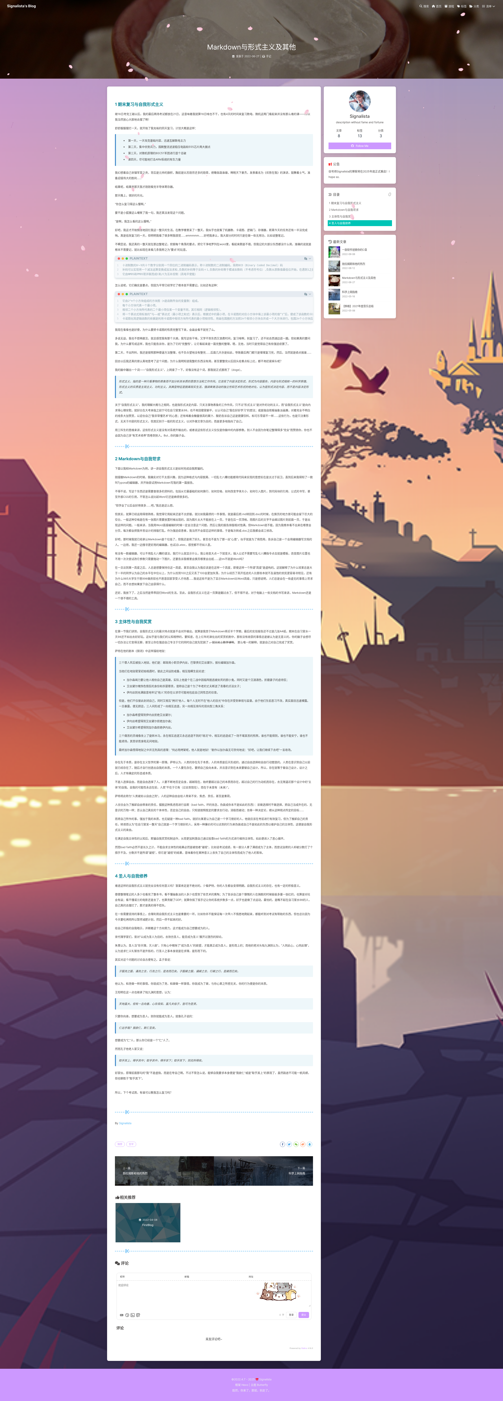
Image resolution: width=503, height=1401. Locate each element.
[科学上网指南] (334, 294)
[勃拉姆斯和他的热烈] (334, 266)
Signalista (125, 1123)
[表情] (127, 1315)
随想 (119, 1144)
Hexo (244, 1384)
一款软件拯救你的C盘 (354, 249)
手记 (268, 56)
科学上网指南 (349, 292)
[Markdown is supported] (121, 1315)
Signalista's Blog (21, 6)
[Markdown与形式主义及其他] (334, 280)
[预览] (138, 1315)
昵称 (122, 1276)
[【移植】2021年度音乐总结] (334, 309)
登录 (291, 1315)
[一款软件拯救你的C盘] (334, 252)
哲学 (131, 1144)
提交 (303, 1315)
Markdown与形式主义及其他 (359, 278)
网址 (251, 1276)
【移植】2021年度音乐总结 (358, 306)
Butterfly (262, 1384)
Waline (304, 1348)
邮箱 (186, 1276)
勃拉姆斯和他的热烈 (353, 263)
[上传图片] (132, 1315)
